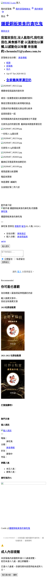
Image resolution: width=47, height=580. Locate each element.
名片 (8, 69)
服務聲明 (28, 541)
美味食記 (21, 233)
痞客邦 (18, 226)
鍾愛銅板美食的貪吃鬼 (22, 23)
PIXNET (12, 538)
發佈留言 (5, 262)
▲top (3, 241)
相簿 (8, 63)
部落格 (9, 66)
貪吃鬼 (4, 211)
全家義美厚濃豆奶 (18, 80)
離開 (15, 575)
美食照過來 (22, 237)
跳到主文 (5, 31)
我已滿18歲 (6, 575)
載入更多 (5, 246)
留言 (23, 226)
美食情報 (22, 58)
